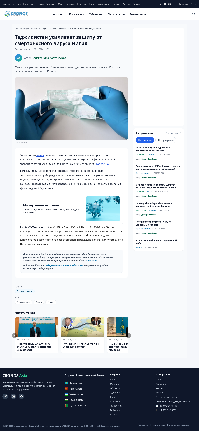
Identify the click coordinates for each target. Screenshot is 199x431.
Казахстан (58, 14)
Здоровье (51, 3)
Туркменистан (138, 14)
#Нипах (50, 302)
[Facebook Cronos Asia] (21, 396)
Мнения (17, 3)
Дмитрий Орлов (148, 214)
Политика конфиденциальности (173, 401)
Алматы (127, 3)
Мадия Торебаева (149, 159)
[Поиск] (194, 14)
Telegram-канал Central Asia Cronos (65, 265)
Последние (145, 140)
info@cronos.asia (169, 405)
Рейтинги (81, 3)
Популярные (166, 140)
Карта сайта (143, 425)
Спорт (92, 3)
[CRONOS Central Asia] (16, 14)
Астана (136, 3)
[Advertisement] (159, 76)
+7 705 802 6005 (168, 410)
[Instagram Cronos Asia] (13, 396)
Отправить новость (166, 397)
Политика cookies (157, 425)
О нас (193, 3)
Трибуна (39, 3)
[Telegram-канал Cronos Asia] (5, 396)
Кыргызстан (76, 14)
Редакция (161, 383)
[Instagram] (160, 4)
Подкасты (70, 3)
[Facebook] (169, 4)
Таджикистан (116, 14)
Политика (151, 154)
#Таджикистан (23, 302)
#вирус (39, 302)
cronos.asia (91, 260)
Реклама (183, 3)
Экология (115, 3)
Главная (6, 3)
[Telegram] (164, 4)
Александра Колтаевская (49, 58)
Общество (28, 3)
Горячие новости (32, 29)
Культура (152, 210)
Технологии (103, 3)
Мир (60, 3)
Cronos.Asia (102, 164)
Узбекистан (96, 14)
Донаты (160, 392)
